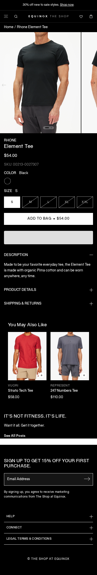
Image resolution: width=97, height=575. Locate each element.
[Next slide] (93, 84)
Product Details (20, 290)
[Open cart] (91, 16)
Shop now (67, 4)
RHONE (10, 140)
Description (16, 255)
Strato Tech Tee (20, 390)
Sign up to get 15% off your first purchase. (46, 464)
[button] (40, 82)
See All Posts (14, 435)
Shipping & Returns (23, 303)
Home (8, 27)
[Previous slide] (4, 84)
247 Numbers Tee (64, 390)
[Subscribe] (87, 479)
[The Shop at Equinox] (48, 16)
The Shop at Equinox (50, 559)
